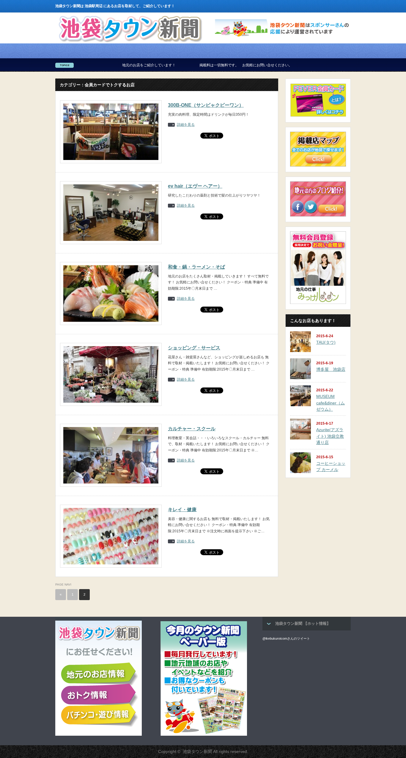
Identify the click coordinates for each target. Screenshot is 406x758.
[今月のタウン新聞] (203, 734)
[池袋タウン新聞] (130, 41)
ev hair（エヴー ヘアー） (195, 186)
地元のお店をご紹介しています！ (118, 65)
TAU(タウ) (326, 342)
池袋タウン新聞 (197, 751)
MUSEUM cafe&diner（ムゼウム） (330, 403)
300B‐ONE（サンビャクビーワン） (206, 105)
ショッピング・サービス (194, 347)
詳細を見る (186, 125)
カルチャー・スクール (191, 428)
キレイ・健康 (182, 509)
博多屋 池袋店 (330, 369)
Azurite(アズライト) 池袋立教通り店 (330, 436)
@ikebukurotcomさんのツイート (286, 638)
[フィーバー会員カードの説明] (318, 116)
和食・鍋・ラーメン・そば (196, 266)
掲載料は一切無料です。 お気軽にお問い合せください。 (215, 65)
